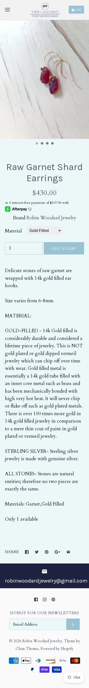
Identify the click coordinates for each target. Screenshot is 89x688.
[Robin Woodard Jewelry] (44, 9)
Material (13, 231)
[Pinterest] (53, 599)
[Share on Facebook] (27, 552)
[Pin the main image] (46, 552)
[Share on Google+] (57, 552)
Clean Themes (27, 648)
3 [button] (46, 143)
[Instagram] (44, 599)
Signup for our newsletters (44, 613)
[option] (44, 79)
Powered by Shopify (57, 648)
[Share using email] (68, 552)
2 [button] (41, 143)
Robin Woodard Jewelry (51, 218)
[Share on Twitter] (37, 552)
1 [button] (36, 143)
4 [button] (52, 143)
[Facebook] (36, 599)
